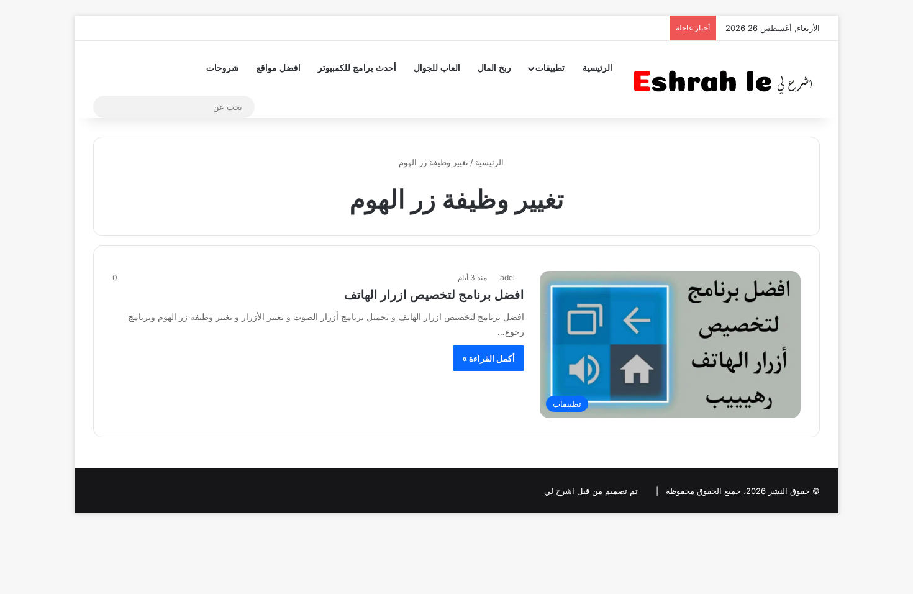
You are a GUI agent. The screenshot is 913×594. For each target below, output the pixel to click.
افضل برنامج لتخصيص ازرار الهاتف (434, 294)
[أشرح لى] (727, 79)
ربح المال (494, 68)
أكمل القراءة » (488, 358)
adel (507, 277)
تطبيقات (550, 68)
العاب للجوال (437, 68)
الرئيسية (597, 68)
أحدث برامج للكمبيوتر (357, 68)
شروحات (222, 68)
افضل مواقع (279, 68)
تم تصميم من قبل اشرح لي (591, 491)
